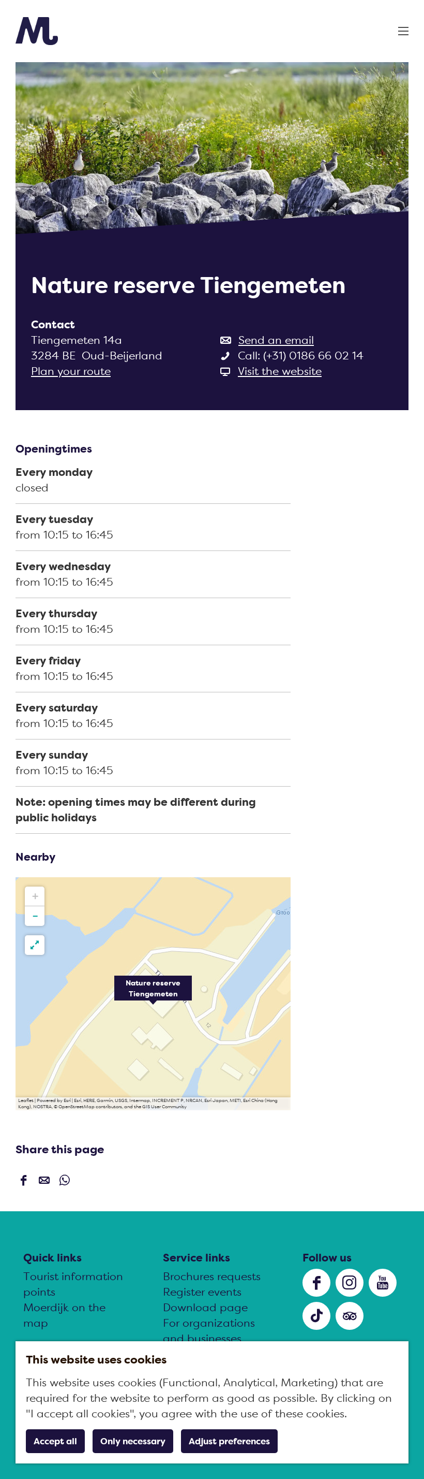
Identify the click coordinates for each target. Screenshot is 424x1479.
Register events (202, 1291)
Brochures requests (212, 1276)
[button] (153, 994)
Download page (205, 1307)
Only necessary (132, 1441)
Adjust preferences (229, 1441)
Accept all (55, 1441)
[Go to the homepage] (37, 31)
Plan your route (71, 371)
